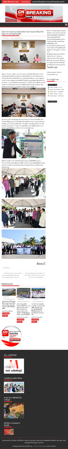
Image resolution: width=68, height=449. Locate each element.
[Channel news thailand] (34, 21)
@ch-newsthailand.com (17, 38)
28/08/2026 (6, 297)
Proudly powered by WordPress (22, 446)
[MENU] (66, 24)
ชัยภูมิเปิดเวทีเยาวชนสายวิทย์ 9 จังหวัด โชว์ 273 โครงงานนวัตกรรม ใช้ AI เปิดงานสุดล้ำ (56, 56)
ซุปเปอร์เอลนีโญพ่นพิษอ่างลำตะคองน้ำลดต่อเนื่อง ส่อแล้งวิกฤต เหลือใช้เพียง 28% (56, 41)
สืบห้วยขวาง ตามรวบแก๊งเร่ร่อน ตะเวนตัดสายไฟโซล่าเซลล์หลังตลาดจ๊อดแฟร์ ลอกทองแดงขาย (56, 63)
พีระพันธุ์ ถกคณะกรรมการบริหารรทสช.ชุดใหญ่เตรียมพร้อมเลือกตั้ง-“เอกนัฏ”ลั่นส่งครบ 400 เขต (12, 275)
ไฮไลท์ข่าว (5, 315)
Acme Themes (51, 446)
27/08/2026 (35, 299)
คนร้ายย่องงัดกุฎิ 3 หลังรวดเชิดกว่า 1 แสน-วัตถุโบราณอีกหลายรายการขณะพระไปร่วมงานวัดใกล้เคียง (34, 275)
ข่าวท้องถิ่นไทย (6, 268)
